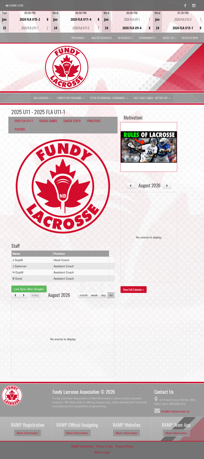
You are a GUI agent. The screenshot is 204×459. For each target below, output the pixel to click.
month (84, 295)
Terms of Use (104, 446)
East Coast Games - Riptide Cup (151, 98)
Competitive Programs (69, 98)
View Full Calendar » (133, 289)
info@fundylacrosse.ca (175, 411)
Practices (93, 121)
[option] (25, 21)
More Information (27, 433)
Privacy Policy (124, 446)
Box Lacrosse (41, 98)
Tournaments (147, 38)
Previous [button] (2, 22)
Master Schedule (101, 38)
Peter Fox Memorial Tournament (108, 98)
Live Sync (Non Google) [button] (29, 289)
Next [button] (201, 21)
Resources (124, 38)
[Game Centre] (25, 25)
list (111, 295)
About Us (168, 38)
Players (20, 129)
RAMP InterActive (82, 446)
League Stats (72, 121)
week (94, 295)
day (103, 295)
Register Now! (190, 38)
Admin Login (102, 452)
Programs (77, 38)
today (35, 295)
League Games (48, 121)
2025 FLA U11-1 (23, 121)
